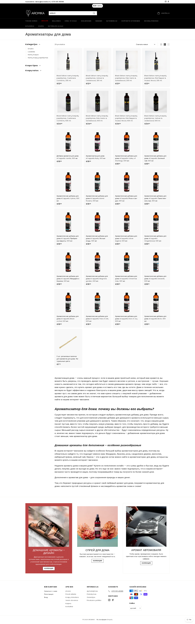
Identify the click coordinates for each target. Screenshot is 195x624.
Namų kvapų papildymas (38, 58)
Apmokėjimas (92, 591)
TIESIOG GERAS (31, 21)
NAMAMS (99, 21)
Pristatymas (91, 594)
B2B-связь (97, 6)
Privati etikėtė (71, 594)
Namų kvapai (33, 55)
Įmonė (68, 591)
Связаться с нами (50, 591)
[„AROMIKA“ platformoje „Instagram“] (109, 600)
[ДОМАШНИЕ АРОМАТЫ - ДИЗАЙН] (48, 526)
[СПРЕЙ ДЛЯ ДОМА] (97, 526)
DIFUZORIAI (29, 26)
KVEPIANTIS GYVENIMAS (131, 21)
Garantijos (91, 597)
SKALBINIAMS (86, 21)
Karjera (68, 603)
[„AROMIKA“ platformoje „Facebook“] (113, 600)
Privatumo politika (94, 600)
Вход (46, 597)
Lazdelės (31, 52)
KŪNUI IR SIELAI (71, 21)
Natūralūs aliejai (55, 26)
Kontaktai (69, 607)
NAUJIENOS (56, 21)
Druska (31, 49)
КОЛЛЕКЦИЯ (48, 568)
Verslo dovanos (72, 600)
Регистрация (48, 594)
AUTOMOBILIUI (112, 21)
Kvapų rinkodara (72, 597)
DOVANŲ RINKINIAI (151, 21)
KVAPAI (41, 26)
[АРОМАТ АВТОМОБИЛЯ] (146, 526)
